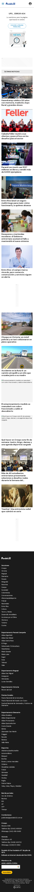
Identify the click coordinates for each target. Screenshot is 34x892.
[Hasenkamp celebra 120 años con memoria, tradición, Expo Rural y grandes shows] (17, 87)
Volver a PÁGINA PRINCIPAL (17, 26)
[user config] (30, 3)
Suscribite (7, 872)
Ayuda (27, 883)
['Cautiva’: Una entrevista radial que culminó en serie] (17, 495)
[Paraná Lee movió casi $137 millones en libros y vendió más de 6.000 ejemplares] (17, 154)
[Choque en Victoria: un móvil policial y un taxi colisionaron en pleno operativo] (17, 324)
